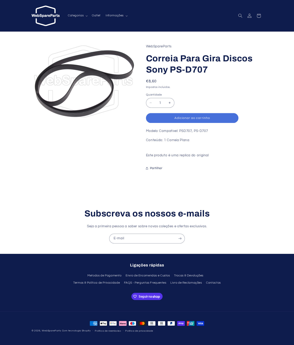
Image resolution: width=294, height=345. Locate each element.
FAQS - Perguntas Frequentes (145, 282)
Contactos (213, 282)
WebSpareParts (51, 331)
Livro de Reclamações (186, 282)
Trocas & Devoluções (188, 275)
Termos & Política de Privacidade (96, 282)
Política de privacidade (139, 331)
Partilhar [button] (156, 168)
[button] (77, 15)
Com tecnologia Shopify (76, 331)
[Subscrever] (180, 238)
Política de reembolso (108, 331)
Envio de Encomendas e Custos (148, 275)
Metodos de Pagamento (104, 275)
